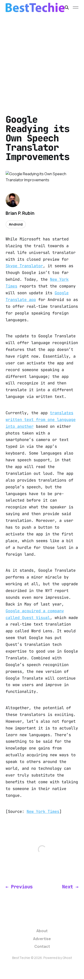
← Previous (19, 886)
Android (16, 224)
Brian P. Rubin (20, 213)
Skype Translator (24, 265)
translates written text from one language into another (41, 419)
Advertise (42, 938)
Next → (70, 886)
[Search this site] (66, 7)
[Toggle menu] (75, 7)
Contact (42, 946)
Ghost (67, 957)
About (42, 930)
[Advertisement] (42, 59)
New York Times (43, 811)
